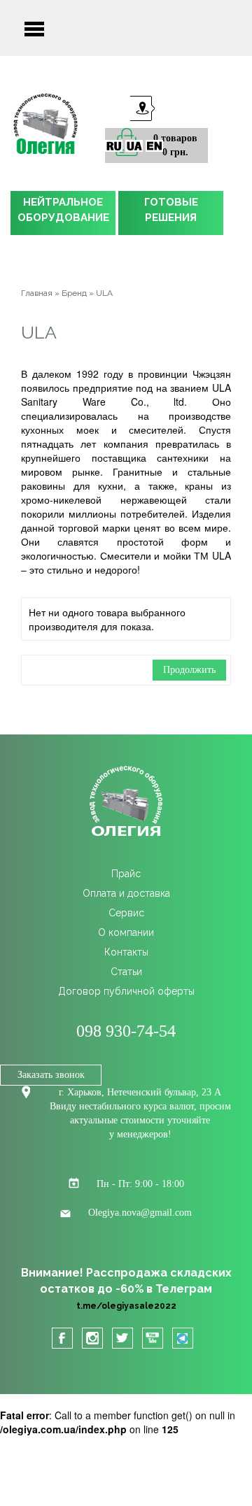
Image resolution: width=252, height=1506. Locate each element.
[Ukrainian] (134, 146)
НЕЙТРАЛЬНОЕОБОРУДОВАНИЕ (63, 210)
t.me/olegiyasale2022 (126, 1306)
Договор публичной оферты (126, 991)
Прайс (126, 873)
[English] (154, 146)
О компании (126, 932)
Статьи (126, 971)
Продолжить (189, 670)
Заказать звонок (51, 1075)
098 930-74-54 (126, 1031)
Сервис (126, 912)
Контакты (126, 952)
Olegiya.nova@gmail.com (140, 1212)
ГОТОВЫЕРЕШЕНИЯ (171, 210)
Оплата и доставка (126, 893)
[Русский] (113, 146)
